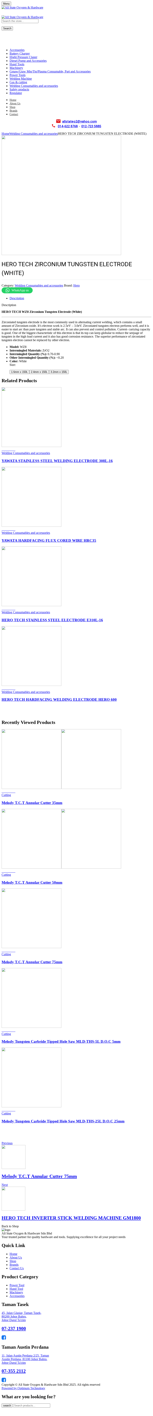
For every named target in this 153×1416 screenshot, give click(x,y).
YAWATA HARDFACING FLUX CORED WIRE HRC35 (49, 540)
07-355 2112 (14, 1371)
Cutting (6, 795)
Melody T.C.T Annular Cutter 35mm (32, 803)
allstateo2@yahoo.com (79, 121)
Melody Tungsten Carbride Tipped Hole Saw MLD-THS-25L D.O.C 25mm (63, 1121)
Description (17, 298)
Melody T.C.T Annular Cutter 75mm (32, 962)
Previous (7, 1143)
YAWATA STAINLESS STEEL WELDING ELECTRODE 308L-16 (57, 461)
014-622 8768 (68, 126)
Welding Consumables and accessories (33, 133)
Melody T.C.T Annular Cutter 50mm (32, 882)
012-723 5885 (91, 126)
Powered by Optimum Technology (23, 1388)
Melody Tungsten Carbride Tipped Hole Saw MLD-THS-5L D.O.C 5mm (61, 1041)
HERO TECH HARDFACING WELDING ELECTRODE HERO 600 (59, 699)
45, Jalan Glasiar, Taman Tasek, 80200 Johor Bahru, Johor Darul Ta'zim (21, 1316)
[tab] (80, 298)
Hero (76, 285)
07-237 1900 (14, 1328)
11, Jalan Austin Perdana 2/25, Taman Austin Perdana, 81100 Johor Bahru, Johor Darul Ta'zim (25, 1359)
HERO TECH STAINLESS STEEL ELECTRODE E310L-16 (52, 620)
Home (5, 133)
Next (5, 1184)
